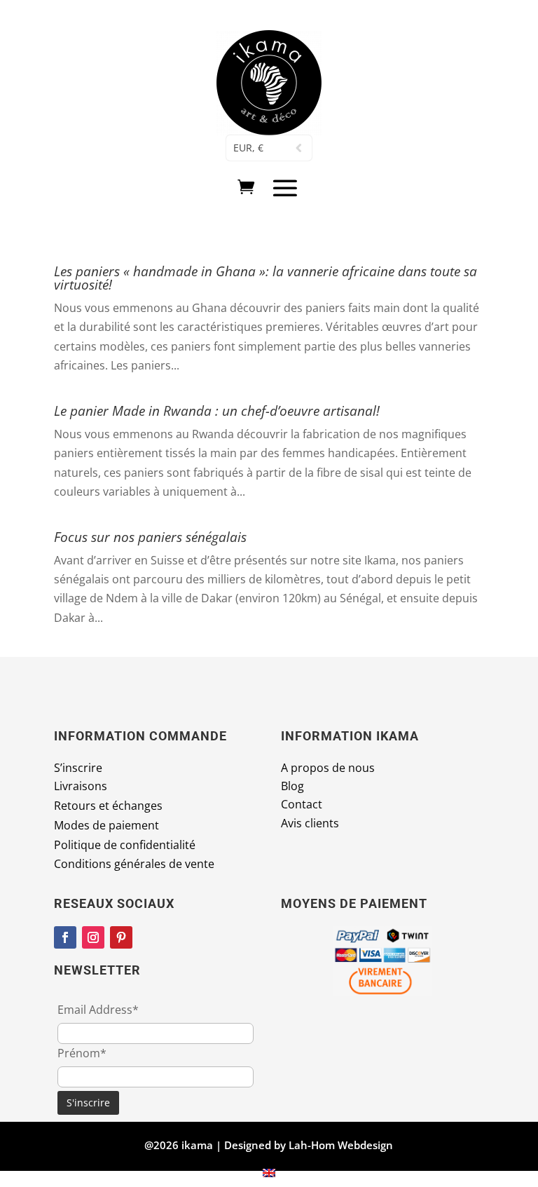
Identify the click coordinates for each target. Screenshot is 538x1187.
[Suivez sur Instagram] (93, 937)
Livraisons (80, 786)
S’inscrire (78, 767)
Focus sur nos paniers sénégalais (150, 537)
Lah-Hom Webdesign (341, 1145)
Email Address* (98, 1009)
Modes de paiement (106, 825)
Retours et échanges (108, 805)
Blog (292, 786)
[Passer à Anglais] (269, 1171)
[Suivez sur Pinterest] (121, 937)
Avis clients (310, 823)
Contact (301, 804)
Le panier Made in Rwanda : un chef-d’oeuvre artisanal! (217, 411)
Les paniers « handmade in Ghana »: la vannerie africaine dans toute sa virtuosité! (265, 278)
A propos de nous (328, 767)
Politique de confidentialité (124, 845)
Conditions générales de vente (134, 863)
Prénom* (81, 1053)
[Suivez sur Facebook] (65, 937)
